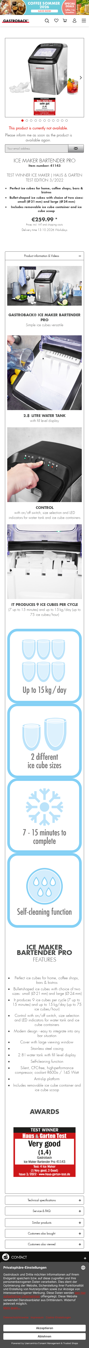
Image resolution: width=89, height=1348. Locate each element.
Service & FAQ (42, 1211)
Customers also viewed (41, 1244)
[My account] (75, 20)
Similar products (41, 1222)
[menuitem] (47, 20)
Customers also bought (41, 1233)
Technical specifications (42, 1200)
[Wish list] (56, 20)
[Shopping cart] (65, 20)
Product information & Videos (41, 256)
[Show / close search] (47, 21)
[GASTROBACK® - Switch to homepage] (15, 20)
